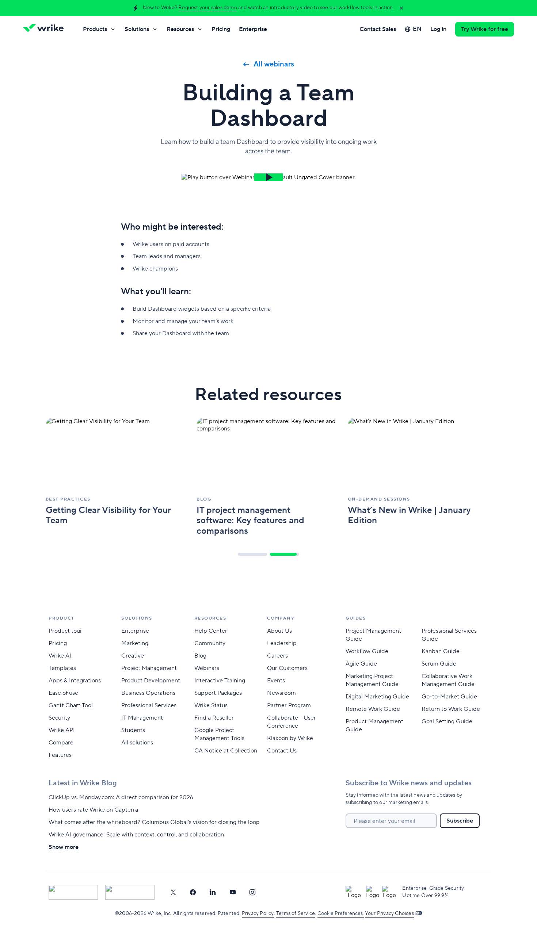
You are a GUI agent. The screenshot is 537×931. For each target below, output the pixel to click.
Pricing (221, 29)
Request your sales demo (207, 7)
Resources (180, 29)
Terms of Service (295, 913)
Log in (438, 29)
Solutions (137, 29)
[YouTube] (233, 892)
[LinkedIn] (213, 892)
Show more (64, 847)
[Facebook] (193, 892)
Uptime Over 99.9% (425, 895)
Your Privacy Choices (389, 913)
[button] (268, 177)
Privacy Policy (258, 913)
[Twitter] (173, 892)
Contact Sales (377, 29)
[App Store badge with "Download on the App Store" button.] (73, 892)
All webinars (274, 64)
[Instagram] (252, 892)
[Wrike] (45, 29)
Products (95, 29)
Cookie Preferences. (340, 913)
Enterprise (253, 29)
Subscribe (459, 820)
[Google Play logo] (130, 892)
